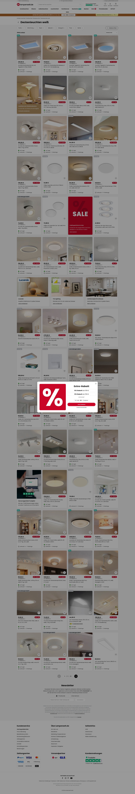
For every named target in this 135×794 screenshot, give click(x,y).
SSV (81, 400)
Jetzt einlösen (81, 404)
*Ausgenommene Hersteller (81, 407)
